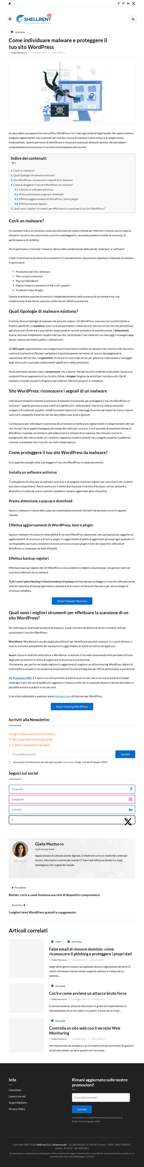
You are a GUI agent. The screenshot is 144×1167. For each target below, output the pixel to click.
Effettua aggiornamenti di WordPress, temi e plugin (48, 199)
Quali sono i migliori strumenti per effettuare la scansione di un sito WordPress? (59, 208)
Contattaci (15, 1090)
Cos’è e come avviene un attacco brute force (87, 993)
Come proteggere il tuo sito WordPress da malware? (43, 184)
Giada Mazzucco (19, 52)
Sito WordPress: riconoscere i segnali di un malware (43, 180)
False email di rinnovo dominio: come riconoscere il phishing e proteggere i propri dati (90, 951)
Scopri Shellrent (18, 1102)
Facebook (17, 789)
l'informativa (68, 762)
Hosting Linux (62, 696)
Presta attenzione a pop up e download (41, 194)
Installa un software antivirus (36, 189)
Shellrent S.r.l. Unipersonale (52, 1144)
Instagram (18, 799)
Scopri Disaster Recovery (72, 601)
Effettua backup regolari (33, 203)
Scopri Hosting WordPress (72, 706)
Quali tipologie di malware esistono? (34, 175)
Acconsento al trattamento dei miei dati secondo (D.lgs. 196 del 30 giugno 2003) (60, 762)
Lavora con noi (17, 1096)
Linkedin (17, 809)
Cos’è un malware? (23, 170)
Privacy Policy (17, 1109)
